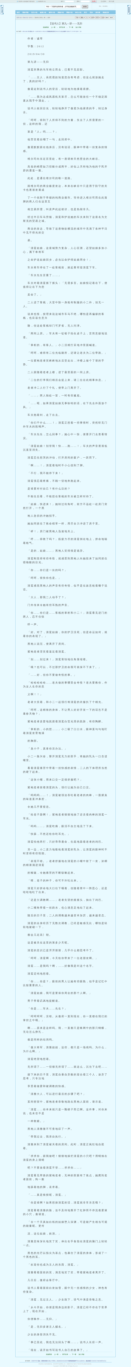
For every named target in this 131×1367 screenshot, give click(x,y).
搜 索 (85, 6)
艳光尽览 (58, 31)
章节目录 (62, 27)
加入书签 (78, 27)
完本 (91, 12)
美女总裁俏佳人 (81, 1361)
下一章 (71, 27)
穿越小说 (61, 12)
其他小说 (25, 17)
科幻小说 (78, 12)
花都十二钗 (78, 31)
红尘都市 (63, 31)
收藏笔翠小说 (42, 1)
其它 (85, 12)
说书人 (31, 17)
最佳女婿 (25, 31)
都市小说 (52, 12)
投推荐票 (46, 27)
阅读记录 (106, 12)
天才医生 (30, 31)
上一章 (53, 27)
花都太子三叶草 (70, 31)
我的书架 (25, 12)
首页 (18, 12)
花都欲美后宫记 (51, 31)
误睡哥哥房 (34, 1361)
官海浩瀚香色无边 (101, 1361)
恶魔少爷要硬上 (52, 1361)
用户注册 (111, 1)
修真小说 (43, 12)
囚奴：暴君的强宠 (43, 1361)
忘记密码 (103, 1)
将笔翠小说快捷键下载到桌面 (26, 1)
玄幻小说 (34, 12)
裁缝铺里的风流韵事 (62, 1361)
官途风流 (93, 1361)
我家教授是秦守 (72, 1361)
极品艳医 (88, 1361)
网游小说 (69, 12)
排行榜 (97, 12)
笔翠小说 (28, 6)
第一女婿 (35, 31)
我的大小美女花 (42, 31)
